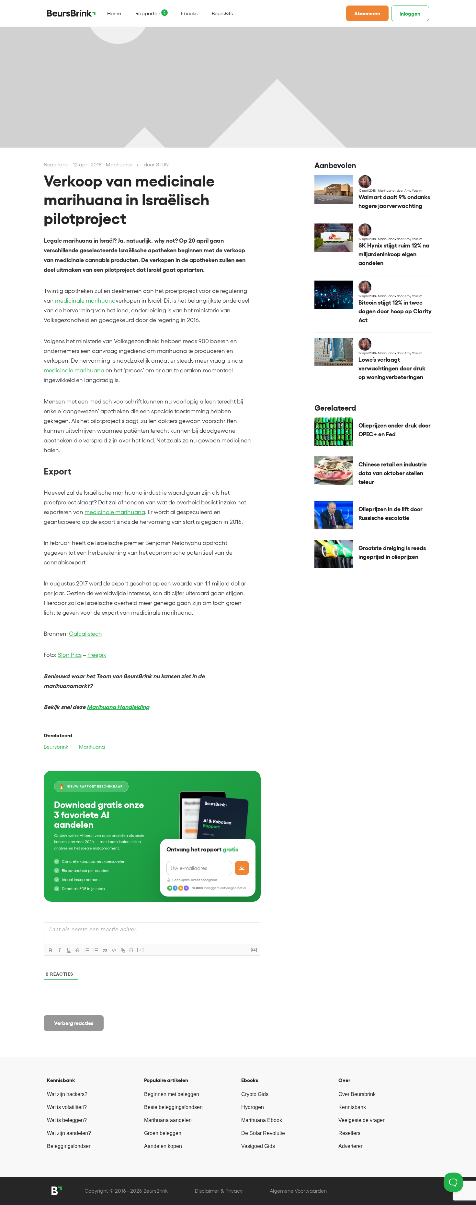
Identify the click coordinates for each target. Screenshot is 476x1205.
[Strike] (77, 950)
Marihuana (92, 747)
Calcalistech (85, 634)
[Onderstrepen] (68, 950)
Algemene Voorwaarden (298, 1191)
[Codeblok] (114, 950)
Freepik (96, 655)
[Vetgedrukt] (50, 950)
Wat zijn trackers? (67, 1094)
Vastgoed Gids (258, 1146)
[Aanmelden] (242, 868)
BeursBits (222, 13)
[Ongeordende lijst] (95, 950)
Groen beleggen (162, 1133)
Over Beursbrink (357, 1094)
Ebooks (189, 13)
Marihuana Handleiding (118, 707)
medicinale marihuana (85, 300)
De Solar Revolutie (263, 1133)
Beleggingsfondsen (69, 1146)
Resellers (349, 1133)
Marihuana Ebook (261, 1120)
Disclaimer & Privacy (219, 1191)
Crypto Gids (254, 1094)
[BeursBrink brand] (71, 13)
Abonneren (367, 13)
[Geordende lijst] (86, 950)
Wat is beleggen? (67, 1120)
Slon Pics (70, 655)
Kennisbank (352, 1107)
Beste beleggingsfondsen (173, 1107)
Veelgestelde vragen (362, 1120)
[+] (140, 949)
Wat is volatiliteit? (67, 1107)
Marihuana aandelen (168, 1120)
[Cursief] (59, 950)
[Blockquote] (104, 950)
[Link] (123, 950)
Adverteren (351, 1146)
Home (114, 13)
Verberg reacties (74, 1023)
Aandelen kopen (163, 1146)
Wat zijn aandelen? (69, 1133)
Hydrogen (252, 1107)
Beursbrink (56, 747)
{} (131, 949)
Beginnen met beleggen (171, 1094)
